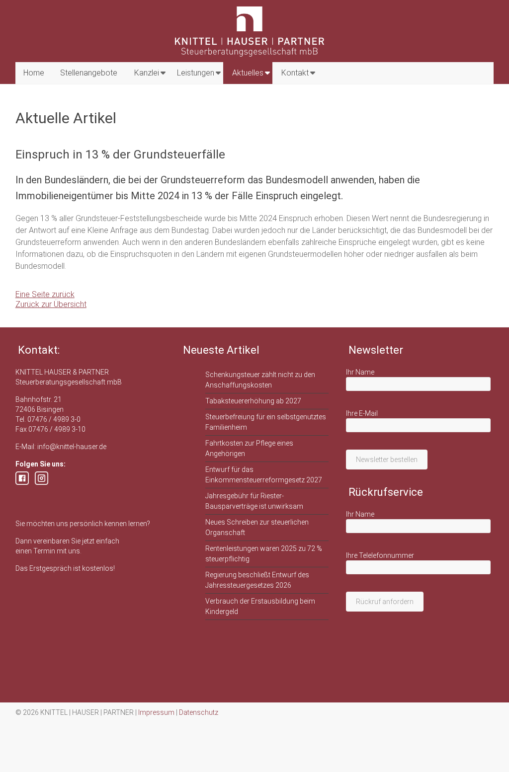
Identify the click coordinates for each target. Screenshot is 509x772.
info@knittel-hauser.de (71, 447)
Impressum (156, 712)
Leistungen (195, 72)
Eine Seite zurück (45, 294)
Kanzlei (146, 72)
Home (33, 72)
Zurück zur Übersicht (50, 304)
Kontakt (295, 72)
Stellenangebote (88, 72)
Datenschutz (198, 712)
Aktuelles (247, 72)
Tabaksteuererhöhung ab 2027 (253, 401)
